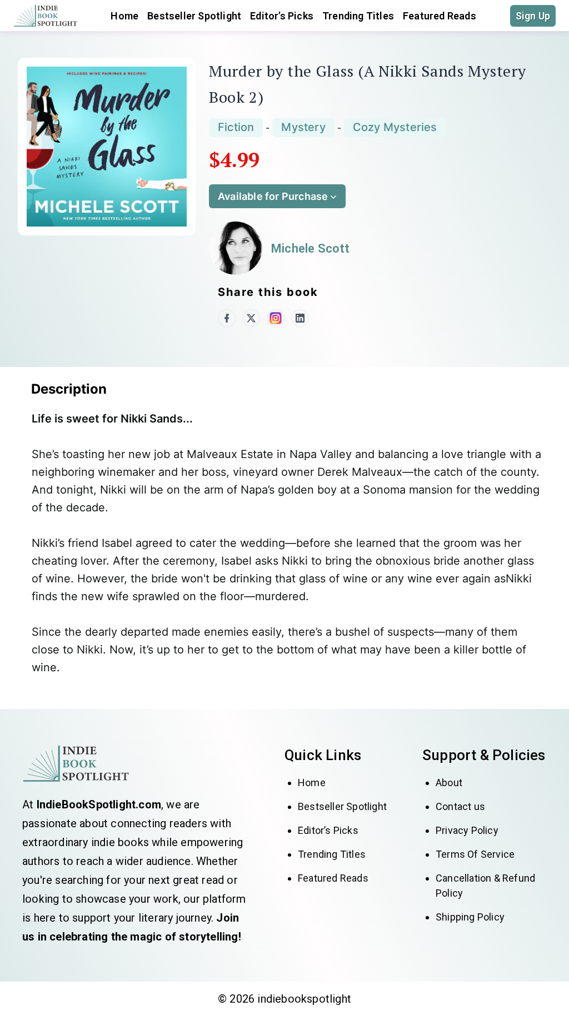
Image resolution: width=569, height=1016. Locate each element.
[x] (251, 318)
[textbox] (289, 547)
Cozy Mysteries (395, 127)
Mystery (303, 127)
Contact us (460, 806)
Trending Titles (358, 16)
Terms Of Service (475, 854)
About (449, 782)
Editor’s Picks (281, 16)
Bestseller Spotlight (194, 16)
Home (312, 782)
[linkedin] (300, 318)
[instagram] (275, 318)
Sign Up (533, 16)
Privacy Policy (467, 830)
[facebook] (227, 318)
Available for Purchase (273, 196)
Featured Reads (439, 16)
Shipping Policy (470, 917)
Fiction (236, 127)
